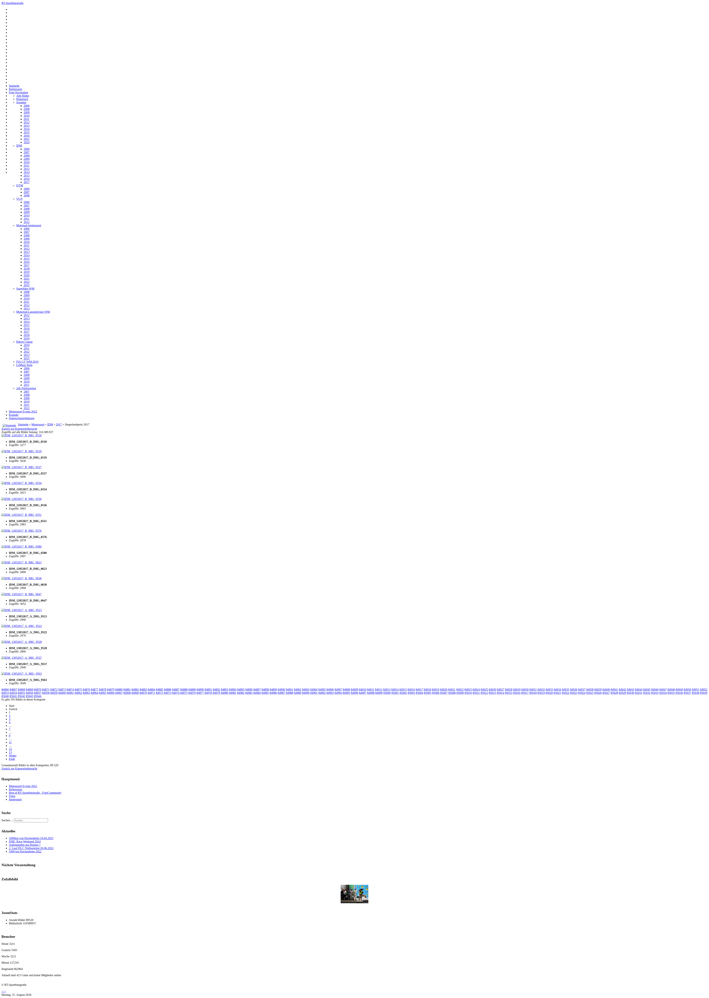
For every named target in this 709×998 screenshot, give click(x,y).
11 (10, 742)
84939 (598, 689)
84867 (13, 689)
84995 (346, 692)
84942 (622, 689)
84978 (208, 692)
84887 (175, 689)
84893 (224, 689)
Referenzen (15, 89)
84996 (354, 692)
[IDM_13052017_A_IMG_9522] (21, 626)
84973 (167, 692)
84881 (127, 689)
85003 (411, 692)
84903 (305, 689)
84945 (646, 689)
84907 (338, 689)
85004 (419, 692)
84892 (216, 689)
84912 (378, 689)
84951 (695, 689)
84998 (370, 692)
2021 (27, 139)
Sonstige (21, 102)
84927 (500, 689)
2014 (27, 129)
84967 (119, 692)
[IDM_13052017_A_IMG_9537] (21, 657)
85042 (21, 696)
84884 (151, 689)
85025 (590, 692)
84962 (78, 692)
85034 (663, 692)
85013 (492, 692)
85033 (655, 692)
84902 (297, 689)
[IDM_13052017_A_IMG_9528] (21, 641)
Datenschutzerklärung (21, 418)
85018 (533, 692)
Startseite (14, 85)
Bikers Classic (24, 341)
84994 (338, 692)
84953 (5, 692)
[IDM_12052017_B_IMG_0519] (21, 451)
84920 (443, 689)
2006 (27, 105)
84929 (516, 689)
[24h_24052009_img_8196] (354, 902)
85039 (703, 692)
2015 (27, 132)
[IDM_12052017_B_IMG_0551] (21, 514)
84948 (671, 689)
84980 (224, 692)
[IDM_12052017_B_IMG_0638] (21, 578)
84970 (143, 692)
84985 (265, 692)
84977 (200, 692)
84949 (679, 689)
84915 (403, 689)
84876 (86, 689)
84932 (541, 689)
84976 (192, 692)
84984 (257, 692)
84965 (102, 692)
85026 (598, 692)
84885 (159, 689)
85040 (5, 696)
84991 (314, 692)
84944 (638, 689)
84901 (289, 689)
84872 (54, 689)
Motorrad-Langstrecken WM (33, 311)
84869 (29, 689)
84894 (232, 689)
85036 (679, 692)
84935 (565, 689)
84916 (411, 689)
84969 (135, 692)
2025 (27, 285)
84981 (232, 692)
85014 (500, 692)
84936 (573, 689)
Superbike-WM (25, 288)
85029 (622, 692)
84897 (257, 689)
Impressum (15, 799)
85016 (516, 692)
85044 (37, 696)
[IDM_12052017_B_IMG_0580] (21, 546)
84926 (492, 689)
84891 (208, 689)
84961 (70, 692)
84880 (119, 689)
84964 (94, 692)
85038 (695, 692)
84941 (614, 689)
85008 (452, 692)
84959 (54, 692)
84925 (484, 689)
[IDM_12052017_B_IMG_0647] (21, 594)
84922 (460, 689)
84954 (13, 692)
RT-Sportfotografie (12, 3)
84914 (395, 689)
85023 (573, 692)
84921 (451, 689)
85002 (403, 692)
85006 (435, 692)
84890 (200, 689)
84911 (370, 689)
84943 (630, 689)
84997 (362, 692)
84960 (62, 692)
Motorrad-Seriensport (28, 225)
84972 (159, 692)
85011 (476, 692)
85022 (565, 692)
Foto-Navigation (18, 92)
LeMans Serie (24, 365)
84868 (21, 689)
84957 (37, 692)
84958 (45, 692)
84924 (476, 689)
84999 (379, 692)
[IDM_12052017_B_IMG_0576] (21, 530)
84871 (45, 689)
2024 (27, 142)
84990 (305, 692)
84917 (419, 689)
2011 (26, 119)
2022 (27, 281)
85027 (606, 692)
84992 (322, 692)
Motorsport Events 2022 (23, 411)
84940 (606, 689)
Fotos (12, 796)
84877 (94, 689)
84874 (70, 689)
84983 (249, 692)
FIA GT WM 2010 (27, 361)
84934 (557, 689)
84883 (143, 689)
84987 (281, 692)
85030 (630, 692)
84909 (354, 689)
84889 (192, 689)
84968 (127, 692)
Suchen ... (7, 820)
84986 (273, 692)
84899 (273, 689)
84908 (346, 689)
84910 (362, 689)
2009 (27, 112)
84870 (37, 689)
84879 (110, 689)
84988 (289, 692)
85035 (671, 692)
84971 (151, 692)
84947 (663, 689)
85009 (460, 692)
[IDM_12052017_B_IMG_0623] (21, 562)
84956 (29, 692)
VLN (19, 198)
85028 (614, 692)
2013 (27, 125)
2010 (27, 115)
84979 (216, 692)
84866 (5, 689)
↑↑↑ (3, 991)
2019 (27, 272)
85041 (13, 696)
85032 (646, 692)
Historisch (22, 99)
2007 (27, 152)
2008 (27, 109)
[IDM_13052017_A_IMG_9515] (21, 610)
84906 (330, 689)
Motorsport (37, 424)
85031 (638, 692)
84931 (533, 689)
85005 (427, 692)
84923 (468, 689)
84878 (102, 689)
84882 (135, 689)
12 (10, 749)
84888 (184, 689)
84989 (297, 692)
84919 (435, 689)
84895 (240, 689)
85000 (387, 692)
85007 (444, 692)
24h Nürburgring (26, 388)
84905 (322, 689)
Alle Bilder (22, 95)
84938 (590, 689)
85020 (549, 692)
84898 (265, 689)
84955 (21, 692)
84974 (175, 692)
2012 (27, 122)
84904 (314, 689)
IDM (19, 145)
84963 (86, 692)
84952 (703, 689)
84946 (655, 689)
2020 (27, 275)
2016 (27, 135)
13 (10, 752)
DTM (19, 185)
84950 (687, 689)
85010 (468, 692)
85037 (687, 692)
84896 (249, 689)
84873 (62, 689)
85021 (557, 692)
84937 (581, 689)
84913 (387, 689)
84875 (78, 689)
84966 (110, 692)
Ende (12, 759)
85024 (581, 692)
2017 (27, 182)
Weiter (12, 755)
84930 (525, 689)
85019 (541, 692)
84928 (508, 689)
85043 (29, 696)
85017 (525, 692)
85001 (395, 692)
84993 (330, 692)
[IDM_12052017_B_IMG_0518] (21, 435)
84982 (240, 692)
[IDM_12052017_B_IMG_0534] (21, 483)
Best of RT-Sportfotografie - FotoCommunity (35, 792)
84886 (167, 689)
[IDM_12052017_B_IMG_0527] (21, 467)
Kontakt (13, 414)
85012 (484, 692)
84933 (549, 689)
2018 (27, 268)
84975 (184, 692)
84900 (281, 689)
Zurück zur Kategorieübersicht (19, 428)
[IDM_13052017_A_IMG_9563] (21, 673)
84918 (427, 689)
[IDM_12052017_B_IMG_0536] (21, 498)
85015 (508, 692)
